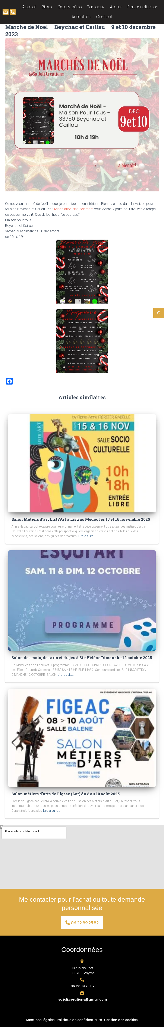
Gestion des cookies (121, 1020)
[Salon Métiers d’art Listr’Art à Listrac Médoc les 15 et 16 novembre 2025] (82, 463)
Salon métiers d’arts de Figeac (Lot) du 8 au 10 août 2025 (66, 793)
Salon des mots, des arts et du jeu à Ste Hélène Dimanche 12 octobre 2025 (82, 657)
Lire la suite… (86, 536)
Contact (104, 17)
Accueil (29, 7)
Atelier (116, 7)
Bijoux (47, 7)
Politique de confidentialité (79, 1020)
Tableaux (95, 7)
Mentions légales (40, 1020)
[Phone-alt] (13, 12)
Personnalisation (142, 7)
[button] (82, 922)
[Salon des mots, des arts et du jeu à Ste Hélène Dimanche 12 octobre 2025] (82, 600)
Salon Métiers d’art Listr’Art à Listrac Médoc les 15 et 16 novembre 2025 (81, 519)
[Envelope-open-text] (6, 12)
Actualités (81, 17)
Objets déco (70, 7)
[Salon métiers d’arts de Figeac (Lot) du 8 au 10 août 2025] (82, 737)
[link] (73, 209)
